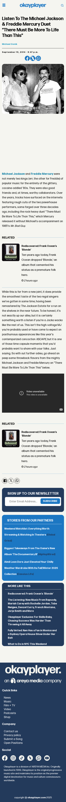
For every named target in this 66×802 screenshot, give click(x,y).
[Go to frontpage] (33, 5)
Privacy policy (12, 735)
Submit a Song (13, 739)
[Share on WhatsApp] (38, 58)
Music (7, 701)
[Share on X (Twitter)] (32, 58)
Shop (7, 717)
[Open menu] (4, 5)
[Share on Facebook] (27, 58)
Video (7, 709)
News (7, 697)
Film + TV (9, 705)
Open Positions (13, 743)
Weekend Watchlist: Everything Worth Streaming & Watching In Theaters (29, 534)
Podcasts (10, 713)
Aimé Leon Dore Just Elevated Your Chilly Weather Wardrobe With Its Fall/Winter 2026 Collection (31, 568)
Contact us (11, 731)
